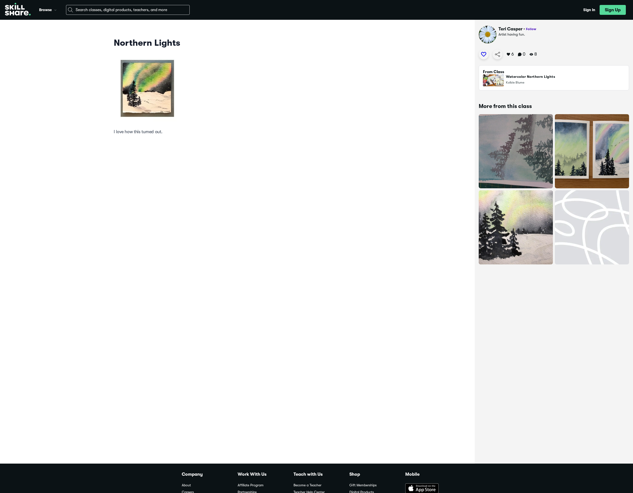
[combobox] (128, 10)
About (186, 485)
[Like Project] (484, 54)
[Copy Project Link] (497, 54)
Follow (531, 29)
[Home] (18, 10)
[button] (55, 9)
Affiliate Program (251, 485)
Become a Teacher (307, 485)
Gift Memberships (363, 485)
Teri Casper (510, 28)
